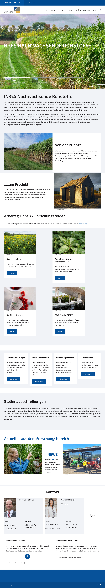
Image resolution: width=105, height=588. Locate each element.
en (34, 3)
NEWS (52, 454)
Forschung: (83, 224)
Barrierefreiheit (95, 585)
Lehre (70, 10)
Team (53, 10)
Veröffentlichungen (83, 10)
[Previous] (99, 86)
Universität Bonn (11, 3)
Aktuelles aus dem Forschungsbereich (36, 438)
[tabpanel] (52, 51)
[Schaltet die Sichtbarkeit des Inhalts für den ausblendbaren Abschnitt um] (27, 556)
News (94, 10)
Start (46, 10)
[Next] (103, 86)
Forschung (61, 10)
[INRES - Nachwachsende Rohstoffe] (12, 10)
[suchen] (99, 11)
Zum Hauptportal (40, 585)
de (30, 3)
